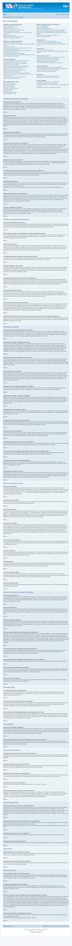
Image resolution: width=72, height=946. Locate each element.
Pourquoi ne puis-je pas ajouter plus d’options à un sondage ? (16, 66)
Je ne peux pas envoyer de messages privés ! (46, 41)
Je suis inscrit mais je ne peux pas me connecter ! (14, 29)
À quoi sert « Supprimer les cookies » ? (11, 38)
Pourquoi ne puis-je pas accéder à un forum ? (13, 68)
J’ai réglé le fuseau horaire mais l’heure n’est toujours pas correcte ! (17, 48)
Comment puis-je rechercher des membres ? (46, 61)
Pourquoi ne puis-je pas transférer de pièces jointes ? (14, 70)
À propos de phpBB (23, 878)
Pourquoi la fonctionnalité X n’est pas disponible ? (47, 83)
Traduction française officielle (34, 930)
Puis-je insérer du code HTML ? (10, 84)
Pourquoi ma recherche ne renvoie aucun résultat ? (47, 58)
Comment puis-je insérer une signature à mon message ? (15, 63)
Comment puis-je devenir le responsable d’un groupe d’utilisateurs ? (51, 31)
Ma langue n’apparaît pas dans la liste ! (11, 49)
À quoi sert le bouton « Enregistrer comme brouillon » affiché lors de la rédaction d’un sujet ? (18, 75)
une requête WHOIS (8, 899)
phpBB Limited (41, 875)
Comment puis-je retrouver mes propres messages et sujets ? (50, 62)
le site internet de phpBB (14, 271)
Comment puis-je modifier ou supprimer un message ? (14, 62)
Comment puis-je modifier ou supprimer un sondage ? (14, 67)
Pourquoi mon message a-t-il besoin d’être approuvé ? (14, 76)
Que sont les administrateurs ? (43, 25)
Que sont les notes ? (7, 91)
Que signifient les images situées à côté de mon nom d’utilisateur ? (17, 50)
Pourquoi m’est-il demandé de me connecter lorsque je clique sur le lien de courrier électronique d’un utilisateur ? (19, 55)
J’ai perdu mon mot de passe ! (9, 35)
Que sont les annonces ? (8, 89)
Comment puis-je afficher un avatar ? (11, 52)
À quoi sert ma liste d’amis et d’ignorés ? (45, 49)
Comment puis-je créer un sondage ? (11, 64)
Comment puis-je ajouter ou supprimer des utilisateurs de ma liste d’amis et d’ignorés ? (52, 52)
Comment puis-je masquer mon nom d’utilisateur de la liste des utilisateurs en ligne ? (19, 44)
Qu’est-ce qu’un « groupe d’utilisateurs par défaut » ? (48, 35)
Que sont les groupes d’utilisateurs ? (44, 28)
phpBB (32, 929)
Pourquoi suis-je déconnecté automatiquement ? (13, 36)
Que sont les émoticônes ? (9, 85)
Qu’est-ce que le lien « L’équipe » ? (44, 36)
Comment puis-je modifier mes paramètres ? (12, 42)
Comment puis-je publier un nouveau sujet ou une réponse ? (16, 60)
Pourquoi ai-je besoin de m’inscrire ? (11, 25)
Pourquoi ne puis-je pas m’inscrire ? (11, 28)
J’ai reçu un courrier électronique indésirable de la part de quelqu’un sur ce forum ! (52, 44)
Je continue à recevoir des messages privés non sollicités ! (49, 42)
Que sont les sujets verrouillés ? (10, 92)
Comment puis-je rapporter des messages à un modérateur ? (16, 72)
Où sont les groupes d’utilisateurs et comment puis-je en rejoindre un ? (52, 29)
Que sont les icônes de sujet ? (9, 93)
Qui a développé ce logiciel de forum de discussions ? (48, 81)
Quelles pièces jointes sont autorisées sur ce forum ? (48, 75)
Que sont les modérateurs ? (43, 27)
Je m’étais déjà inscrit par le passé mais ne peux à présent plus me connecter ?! (17, 33)
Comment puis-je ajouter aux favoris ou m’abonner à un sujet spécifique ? (52, 68)
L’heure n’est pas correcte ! (9, 46)
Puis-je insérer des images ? (9, 86)
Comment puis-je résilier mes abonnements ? (46, 71)
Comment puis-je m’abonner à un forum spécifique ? (48, 69)
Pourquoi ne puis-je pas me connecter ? (11, 31)
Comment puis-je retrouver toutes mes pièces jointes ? (48, 77)
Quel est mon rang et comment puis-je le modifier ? (14, 53)
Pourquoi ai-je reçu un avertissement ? (11, 71)
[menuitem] (5, 14)
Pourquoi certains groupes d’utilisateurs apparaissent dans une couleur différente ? (52, 33)
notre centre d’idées (26, 887)
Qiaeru (42, 930)
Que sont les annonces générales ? (11, 88)
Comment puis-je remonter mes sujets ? (11, 78)
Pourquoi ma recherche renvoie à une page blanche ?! (48, 59)
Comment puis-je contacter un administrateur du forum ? (49, 87)
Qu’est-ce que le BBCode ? (9, 82)
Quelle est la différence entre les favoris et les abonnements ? (50, 67)
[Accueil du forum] (10, 5)
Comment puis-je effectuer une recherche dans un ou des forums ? (51, 57)
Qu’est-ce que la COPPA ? (9, 27)
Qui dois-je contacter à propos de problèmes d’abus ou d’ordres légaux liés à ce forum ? (52, 85)
